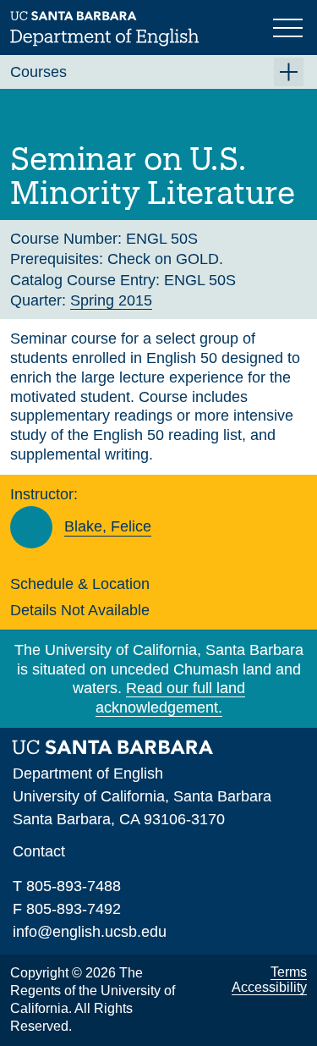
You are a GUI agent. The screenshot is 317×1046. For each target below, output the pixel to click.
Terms (289, 972)
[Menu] (290, 26)
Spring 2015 (111, 300)
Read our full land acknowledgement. (170, 698)
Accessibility (269, 987)
